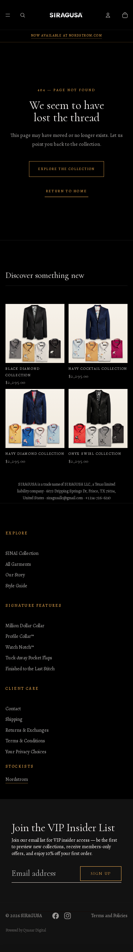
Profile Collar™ (19, 636)
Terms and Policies (109, 915)
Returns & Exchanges (27, 730)
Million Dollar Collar (24, 625)
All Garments (18, 564)
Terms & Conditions (25, 741)
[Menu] (8, 15)
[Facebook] (55, 916)
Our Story (15, 575)
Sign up (101, 873)
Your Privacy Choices (25, 751)
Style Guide (16, 586)
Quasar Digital (34, 930)
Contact (13, 708)
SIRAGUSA (31, 915)
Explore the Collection (66, 169)
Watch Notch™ (19, 647)
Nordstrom (16, 779)
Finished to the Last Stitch (30, 669)
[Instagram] (67, 916)
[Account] (107, 15)
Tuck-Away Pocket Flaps (28, 658)
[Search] (22, 15)
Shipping (14, 719)
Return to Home (66, 191)
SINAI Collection (22, 553)
